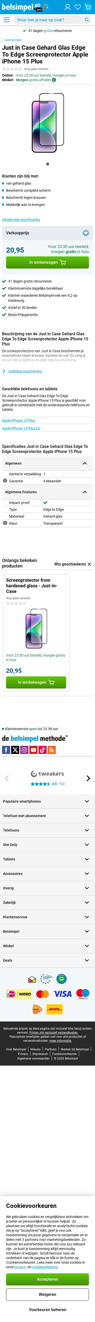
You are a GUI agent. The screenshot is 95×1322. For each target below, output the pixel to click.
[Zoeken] (87, 20)
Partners (50, 1049)
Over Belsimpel (16, 1049)
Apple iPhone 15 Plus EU (21, 428)
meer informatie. (60, 1041)
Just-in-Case (12, 40)
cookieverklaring (45, 1267)
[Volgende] (88, 778)
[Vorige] (7, 778)
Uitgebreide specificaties (21, 220)
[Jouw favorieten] (78, 7)
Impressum (40, 1054)
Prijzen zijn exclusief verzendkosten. (53, 1032)
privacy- (20, 1267)
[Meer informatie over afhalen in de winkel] (54, 80)
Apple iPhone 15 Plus (18, 420)
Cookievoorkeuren (64, 1054)
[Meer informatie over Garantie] (5, 481)
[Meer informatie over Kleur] (5, 523)
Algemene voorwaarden (33, 1058)
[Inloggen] (68, 7)
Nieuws (35, 1049)
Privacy (23, 1054)
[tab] (47, 164)
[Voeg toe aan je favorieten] (86, 233)
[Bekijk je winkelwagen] (88, 7)
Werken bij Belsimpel (75, 1049)
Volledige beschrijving (25, 371)
